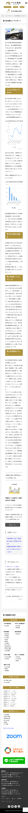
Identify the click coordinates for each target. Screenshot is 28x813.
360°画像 (15, 6)
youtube (22, 6)
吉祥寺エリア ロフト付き (10, 693)
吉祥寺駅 (7, 625)
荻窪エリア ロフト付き (9, 704)
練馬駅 (6, 641)
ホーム (3, 15)
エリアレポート (7, 6)
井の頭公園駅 (8, 656)
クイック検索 (14, 687)
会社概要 (19, 798)
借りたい (14, 798)
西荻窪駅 (18, 627)
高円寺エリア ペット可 (9, 696)
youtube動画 (7, 682)
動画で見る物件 (15, 676)
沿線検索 (14, 620)
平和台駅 (18, 656)
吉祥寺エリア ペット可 (9, 691)
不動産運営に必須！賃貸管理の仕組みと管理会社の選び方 (14, 541)
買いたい (8, 798)
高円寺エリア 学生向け (9, 700)
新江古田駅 (7, 666)
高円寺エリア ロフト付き (10, 698)
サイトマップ (9, 801)
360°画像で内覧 (7, 680)
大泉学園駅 (7, 650)
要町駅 (17, 660)
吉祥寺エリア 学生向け (9, 694)
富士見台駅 (7, 645)
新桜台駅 (18, 633)
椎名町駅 (7, 633)
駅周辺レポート (15, 711)
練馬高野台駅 (8, 647)
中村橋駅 (7, 643)
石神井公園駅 (8, 648)
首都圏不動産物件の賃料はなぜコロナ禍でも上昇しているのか (14, 549)
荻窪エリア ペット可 (9, 702)
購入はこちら (12, 524)
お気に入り (8, 10)
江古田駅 (7, 637)
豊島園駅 (7, 670)
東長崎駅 (7, 635)
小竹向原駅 (18, 658)
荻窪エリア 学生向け (9, 706)
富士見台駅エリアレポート (20, 15)
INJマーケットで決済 (12, 566)
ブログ (3, 801)
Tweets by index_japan (8, 728)
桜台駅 (6, 639)
